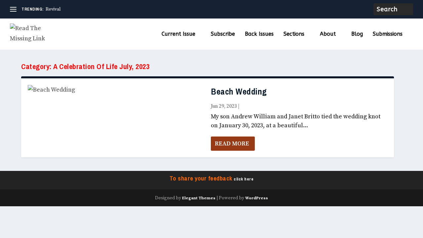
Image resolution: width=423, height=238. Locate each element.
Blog (357, 34)
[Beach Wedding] (116, 90)
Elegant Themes (198, 198)
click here (243, 179)
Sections (294, 34)
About (328, 34)
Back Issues (259, 34)
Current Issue (178, 34)
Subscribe (223, 34)
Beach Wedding (239, 91)
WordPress (256, 198)
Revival (53, 9)
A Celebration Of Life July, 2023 (275, 106)
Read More (232, 143)
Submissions (388, 34)
